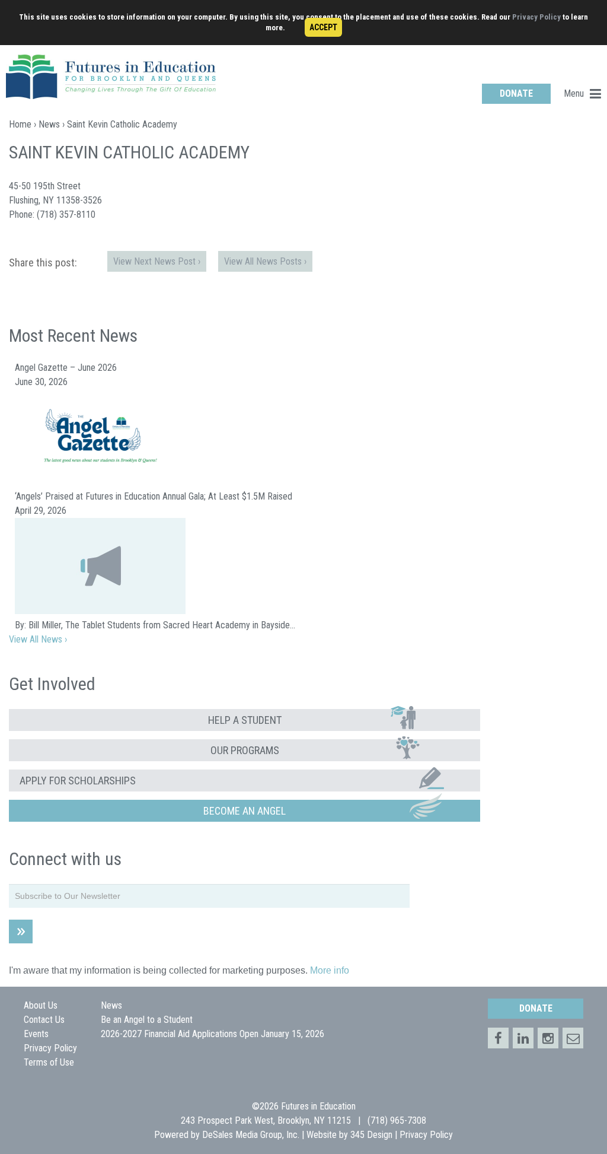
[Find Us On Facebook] (498, 1038)
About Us (40, 1005)
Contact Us (44, 1019)
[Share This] (523, 1038)
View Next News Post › (156, 261)
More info (329, 970)
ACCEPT (323, 27)
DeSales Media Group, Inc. (250, 1134)
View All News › (38, 639)
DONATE (516, 93)
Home (20, 124)
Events (36, 1033)
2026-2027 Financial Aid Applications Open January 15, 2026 (212, 1033)
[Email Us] (573, 1038)
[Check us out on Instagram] (548, 1038)
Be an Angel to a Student (147, 1019)
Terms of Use (49, 1062)
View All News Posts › (265, 261)
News (49, 124)
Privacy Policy (536, 16)
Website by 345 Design (349, 1134)
